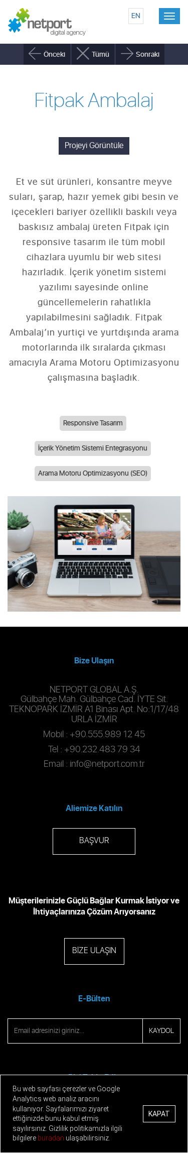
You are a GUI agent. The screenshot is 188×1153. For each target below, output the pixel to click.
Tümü (100, 54)
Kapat (159, 1114)
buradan (51, 1138)
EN (135, 16)
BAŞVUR (94, 841)
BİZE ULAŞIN (94, 951)
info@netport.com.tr (107, 764)
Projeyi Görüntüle (94, 146)
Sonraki (147, 54)
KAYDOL (161, 1031)
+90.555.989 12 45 (107, 734)
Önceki (54, 54)
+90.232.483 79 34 (102, 749)
